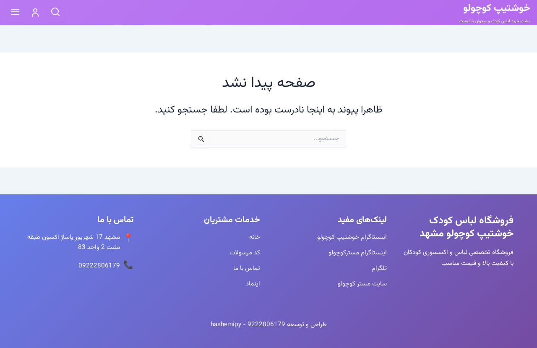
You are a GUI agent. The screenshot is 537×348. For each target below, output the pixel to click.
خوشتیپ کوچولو (496, 8)
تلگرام (379, 268)
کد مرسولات (244, 253)
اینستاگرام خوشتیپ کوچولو (352, 237)
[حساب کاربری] (35, 12)
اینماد (253, 284)
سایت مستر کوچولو (362, 284)
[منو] (15, 12)
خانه (254, 237)
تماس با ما (246, 268)
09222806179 (99, 266)
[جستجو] (55, 12)
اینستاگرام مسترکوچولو (357, 253)
